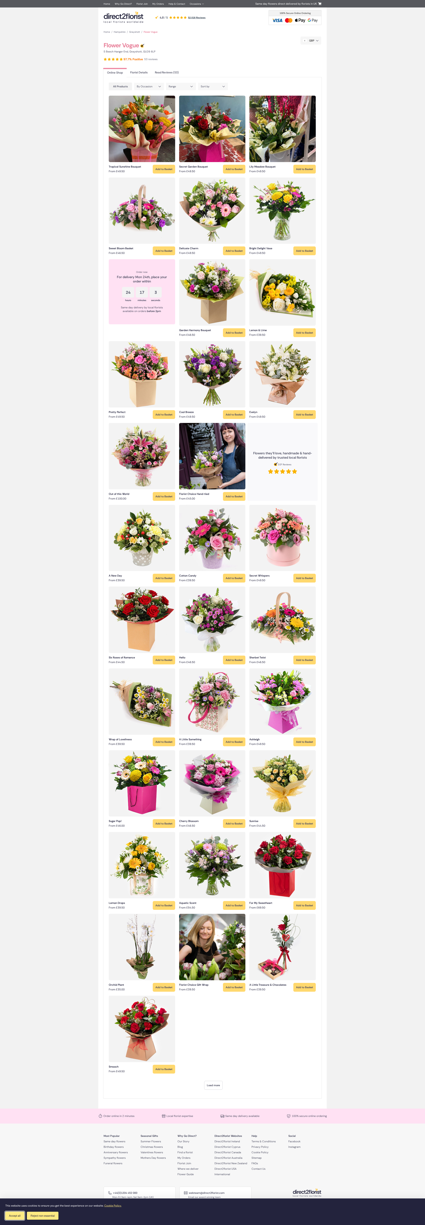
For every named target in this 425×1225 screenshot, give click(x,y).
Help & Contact (177, 3)
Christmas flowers (152, 1146)
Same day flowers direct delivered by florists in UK (286, 3)
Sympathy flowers (115, 1157)
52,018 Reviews (197, 17)
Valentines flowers (152, 1152)
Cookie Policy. (113, 1205)
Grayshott (134, 31)
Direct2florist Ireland (227, 1141)
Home (107, 3)
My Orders (158, 3)
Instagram (294, 1146)
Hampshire (120, 31)
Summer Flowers (151, 1141)
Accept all (15, 1216)
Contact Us (258, 1168)
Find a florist (185, 1152)
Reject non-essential (43, 1216)
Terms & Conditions (264, 1141)
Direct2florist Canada (227, 1152)
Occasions (195, 3)
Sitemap (257, 1157)
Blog (180, 1146)
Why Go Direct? (123, 3)
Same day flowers (114, 1141)
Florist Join (142, 3)
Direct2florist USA (225, 1168)
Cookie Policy (260, 1152)
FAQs (255, 1163)
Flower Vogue (151, 31)
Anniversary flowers (116, 1152)
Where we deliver (188, 1168)
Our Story (183, 1141)
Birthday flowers (114, 1146)
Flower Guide (185, 1174)
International (222, 1174)
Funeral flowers (113, 1163)
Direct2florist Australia (228, 1157)
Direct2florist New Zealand (230, 1163)
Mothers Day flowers (153, 1157)
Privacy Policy (260, 1146)
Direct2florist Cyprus (227, 1146)
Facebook (294, 1141)
